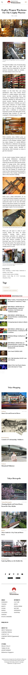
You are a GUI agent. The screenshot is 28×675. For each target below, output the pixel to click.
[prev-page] (1, 372)
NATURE (16, 608)
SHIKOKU (3, 614)
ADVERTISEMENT (6, 650)
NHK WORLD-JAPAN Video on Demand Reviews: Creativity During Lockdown (17, 330)
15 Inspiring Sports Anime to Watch (17, 322)
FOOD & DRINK (18, 606)
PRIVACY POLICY (5, 646)
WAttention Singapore (7, 652)
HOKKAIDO (4, 602)
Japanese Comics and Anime (10, 290)
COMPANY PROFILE (6, 632)
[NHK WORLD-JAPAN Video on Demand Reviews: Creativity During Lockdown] (3, 330)
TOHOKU (3, 604)
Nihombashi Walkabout (7, 466)
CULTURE (16, 602)
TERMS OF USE (5, 648)
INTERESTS (17, 600)
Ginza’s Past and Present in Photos (10, 413)
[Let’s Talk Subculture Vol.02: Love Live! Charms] (3, 359)
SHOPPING (17, 612)
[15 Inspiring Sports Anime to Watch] (3, 323)
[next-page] (3, 372)
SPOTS (16, 604)
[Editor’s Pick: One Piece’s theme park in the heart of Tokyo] (3, 366)
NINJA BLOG (4, 622)
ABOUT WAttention (6, 630)
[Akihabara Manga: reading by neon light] (3, 337)
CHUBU (3, 608)
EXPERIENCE (17, 610)
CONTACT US (5, 634)
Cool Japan (6, 287)
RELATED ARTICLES (5, 296)
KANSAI (3, 610)
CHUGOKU (4, 612)
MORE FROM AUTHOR (17, 296)
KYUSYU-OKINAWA (6, 616)
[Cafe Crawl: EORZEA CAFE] (3, 353)
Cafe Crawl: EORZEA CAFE (15, 351)
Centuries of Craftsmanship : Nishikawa (12, 439)
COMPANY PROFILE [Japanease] (10, 636)
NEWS (3, 638)
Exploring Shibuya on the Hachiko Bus (12, 561)
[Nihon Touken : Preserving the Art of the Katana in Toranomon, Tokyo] (3, 302)
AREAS (3, 600)
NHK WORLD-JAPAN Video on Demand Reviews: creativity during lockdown (17, 316)
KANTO (3, 606)
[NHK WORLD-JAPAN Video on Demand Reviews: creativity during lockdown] (3, 316)
